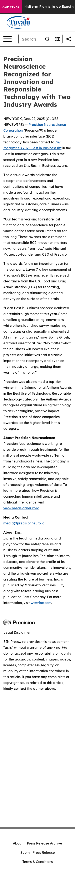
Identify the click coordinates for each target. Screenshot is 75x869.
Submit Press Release (37, 852)
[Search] (47, 39)
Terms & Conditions (37, 862)
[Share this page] (69, 39)
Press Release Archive (44, 843)
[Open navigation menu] (7, 39)
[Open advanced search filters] (57, 39)
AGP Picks (10, 7)
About (18, 843)
